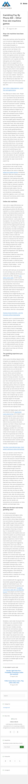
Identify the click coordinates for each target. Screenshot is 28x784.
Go (22, 747)
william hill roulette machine (10, 172)
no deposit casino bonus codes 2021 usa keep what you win (13, 589)
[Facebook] (10, 731)
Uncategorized (6, 707)
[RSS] (20, 761)
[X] (17, 731)
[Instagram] (14, 731)
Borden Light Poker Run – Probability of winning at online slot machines (14, 672)
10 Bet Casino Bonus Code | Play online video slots (14, 681)
